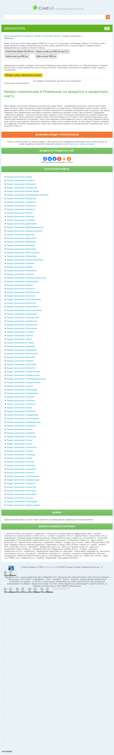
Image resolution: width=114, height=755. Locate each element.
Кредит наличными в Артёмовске (22, 187)
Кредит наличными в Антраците (21, 184)
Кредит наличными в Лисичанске (22, 328)
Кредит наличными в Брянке (20, 213)
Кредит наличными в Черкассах (21, 483)
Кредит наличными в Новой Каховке (23, 371)
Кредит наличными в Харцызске (21, 469)
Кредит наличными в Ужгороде (21, 454)
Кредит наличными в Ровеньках (21, 404)
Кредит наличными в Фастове (20, 462)
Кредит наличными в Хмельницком (23, 476)
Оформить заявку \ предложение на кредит (23, 75)
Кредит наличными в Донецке (20, 234)
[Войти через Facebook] (54, 159)
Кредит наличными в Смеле (20, 429)
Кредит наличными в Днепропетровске (24, 231)
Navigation (14, 28)
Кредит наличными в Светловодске (23, 418)
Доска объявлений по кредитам (18, 36)
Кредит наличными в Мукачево (21, 357)
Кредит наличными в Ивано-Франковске (25, 260)
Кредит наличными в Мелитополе (22, 353)
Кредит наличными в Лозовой (20, 332)
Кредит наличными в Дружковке (21, 242)
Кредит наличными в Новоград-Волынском (26, 379)
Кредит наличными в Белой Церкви (23, 191)
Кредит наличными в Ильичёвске (22, 270)
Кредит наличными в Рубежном (21, 411)
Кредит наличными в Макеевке (21, 346)
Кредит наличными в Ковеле (20, 285)
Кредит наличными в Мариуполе (22, 350)
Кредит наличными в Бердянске (21, 202)
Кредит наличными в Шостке (20, 498)
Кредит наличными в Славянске (21, 426)
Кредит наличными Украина (48, 36)
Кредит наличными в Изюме (20, 267)
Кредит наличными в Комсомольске (23, 292)
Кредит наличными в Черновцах (21, 490)
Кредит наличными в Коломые (21, 288)
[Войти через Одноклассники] (69, 159)
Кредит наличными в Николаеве (21, 364)
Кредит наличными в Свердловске (22, 415)
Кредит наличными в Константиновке (24, 299)
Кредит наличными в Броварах (21, 209)
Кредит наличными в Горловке (21, 220)
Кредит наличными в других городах (23, 505)
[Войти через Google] (64, 159)
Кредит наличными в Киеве (19, 177)
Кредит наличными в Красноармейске (24, 310)
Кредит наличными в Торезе (20, 451)
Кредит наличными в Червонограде (23, 480)
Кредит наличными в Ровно (19, 407)
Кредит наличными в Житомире (21, 249)
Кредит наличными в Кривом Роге (22, 325)
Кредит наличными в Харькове (21, 465)
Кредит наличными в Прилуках (21, 400)
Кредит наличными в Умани (19, 458)
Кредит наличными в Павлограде (22, 389)
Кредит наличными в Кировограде (22, 281)
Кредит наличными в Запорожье (21, 256)
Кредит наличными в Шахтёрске (21, 494)
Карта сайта (49, 567)
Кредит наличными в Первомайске (23, 393)
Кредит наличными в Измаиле (20, 263)
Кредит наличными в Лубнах (20, 335)
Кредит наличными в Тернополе (21, 447)
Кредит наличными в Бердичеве (21, 198)
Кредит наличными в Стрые (19, 440)
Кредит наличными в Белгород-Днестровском (28, 195)
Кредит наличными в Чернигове (21, 487)
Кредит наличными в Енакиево (21, 245)
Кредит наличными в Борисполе (21, 205)
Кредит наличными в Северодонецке (24, 422)
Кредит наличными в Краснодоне (22, 314)
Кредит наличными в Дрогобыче (21, 238)
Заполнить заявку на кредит (82, 144)
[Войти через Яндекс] (59, 159)
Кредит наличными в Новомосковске (23, 382)
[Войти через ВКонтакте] (50, 159)
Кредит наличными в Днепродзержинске (25, 227)
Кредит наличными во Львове (20, 343)
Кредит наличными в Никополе (21, 368)
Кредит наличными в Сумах (19, 444)
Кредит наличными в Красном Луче (23, 317)
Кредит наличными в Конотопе (21, 296)
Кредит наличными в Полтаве (20, 397)
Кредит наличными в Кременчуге (22, 321)
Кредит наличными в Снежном (21, 433)
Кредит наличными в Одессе (20, 386)
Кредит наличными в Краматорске (22, 306)
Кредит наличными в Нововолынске (23, 375)
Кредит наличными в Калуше (20, 274)
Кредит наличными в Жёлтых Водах (23, 252)
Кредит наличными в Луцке (19, 339)
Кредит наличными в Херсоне (20, 472)
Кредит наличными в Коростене (21, 303)
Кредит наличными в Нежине (20, 361)
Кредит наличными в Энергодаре (22, 501)
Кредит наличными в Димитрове (21, 224)
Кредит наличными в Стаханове (21, 436)
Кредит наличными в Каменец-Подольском (26, 278)
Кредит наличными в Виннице (20, 216)
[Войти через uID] (45, 159)
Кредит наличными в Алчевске (21, 180)
